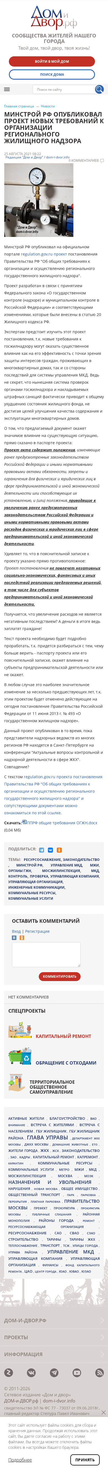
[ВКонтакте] (50, 850)
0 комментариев (84, 160)
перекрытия (18, 1202)
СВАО (76, 1233)
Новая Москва (46, 1189)
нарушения (20, 1188)
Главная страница (19, 106)
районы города (58, 1220)
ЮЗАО (86, 1271)
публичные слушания (54, 1214)
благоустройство (68, 1118)
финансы (51, 1265)
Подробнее (20, 1460)
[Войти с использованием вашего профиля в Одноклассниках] (22, 938)
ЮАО (63, 1271)
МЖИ (94, 865)
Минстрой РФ (29, 865)
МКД (95, 870)
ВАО (94, 1118)
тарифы (56, 1239)
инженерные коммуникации (36, 887)
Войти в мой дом (52, 61)
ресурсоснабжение (42, 859)
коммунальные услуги (30, 898)
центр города (46, 1271)
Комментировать (59, 976)
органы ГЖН (19, 870)
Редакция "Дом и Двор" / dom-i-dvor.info (38, 157)
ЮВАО (74, 1271)
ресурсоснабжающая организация (53, 1227)
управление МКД (66, 865)
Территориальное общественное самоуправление (52, 1087)
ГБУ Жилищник (52, 1131)
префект (42, 1208)
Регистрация (37, 931)
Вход (16, 931)
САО (60, 1233)
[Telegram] (41, 850)
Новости (48, 106)
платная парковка (46, 1202)
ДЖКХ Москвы (37, 1144)
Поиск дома (52, 74)
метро (65, 1169)
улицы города (86, 1245)
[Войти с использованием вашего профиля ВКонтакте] (14, 938)
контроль (17, 876)
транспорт (50, 1245)
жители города (23, 1150)
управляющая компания (74, 876)
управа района (25, 1252)
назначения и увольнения (53, 1182)
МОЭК (91, 1176)
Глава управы (48, 1137)
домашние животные (71, 1144)
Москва (68, 1176)
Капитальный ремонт (63, 1036)
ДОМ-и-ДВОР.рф (21, 1401)
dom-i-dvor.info (59, 1401)
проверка (39, 876)
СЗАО (93, 1233)
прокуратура (66, 1208)
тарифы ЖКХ (84, 1239)
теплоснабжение (23, 1246)
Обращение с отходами (66, 1062)
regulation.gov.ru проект (44, 254)
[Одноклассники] (59, 850)
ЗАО (14, 1157)
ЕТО (95, 1144)
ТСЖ (67, 1245)
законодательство (81, 859)
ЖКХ (45, 1150)
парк (72, 1195)
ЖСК (56, 1151)
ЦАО (28, 1271)
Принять (85, 1459)
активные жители (27, 1118)
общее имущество (80, 1189)
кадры (25, 1157)
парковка (90, 1195)
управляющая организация (35, 881)
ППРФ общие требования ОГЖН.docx (62, 822)
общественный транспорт (35, 1195)
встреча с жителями (53, 1124)
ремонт (91, 1221)
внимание (17, 1125)
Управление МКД (73, 1251)
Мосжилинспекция (61, 870)
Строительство (25, 1239)
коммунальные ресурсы (31, 893)
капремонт (88, 1157)
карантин (19, 1163)
